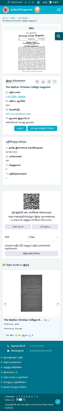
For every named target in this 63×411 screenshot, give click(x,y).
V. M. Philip (11, 96)
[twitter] (24, 399)
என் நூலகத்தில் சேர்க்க (42, 128)
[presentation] (5, 304)
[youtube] (21, 399)
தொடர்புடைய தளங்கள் (16, 377)
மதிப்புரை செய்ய (31, 253)
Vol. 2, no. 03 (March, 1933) (18, 114)
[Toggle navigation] (59, 10)
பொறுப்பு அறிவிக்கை (15, 382)
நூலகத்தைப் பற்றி (13, 357)
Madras (22, 96)
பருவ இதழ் (22, 17)
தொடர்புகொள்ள (12, 362)
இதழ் (13, 17)
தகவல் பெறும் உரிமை (15, 387)
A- (26, 2)
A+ (33, 2)
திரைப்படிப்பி (16, 2)
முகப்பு (5, 17)
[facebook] (17, 399)
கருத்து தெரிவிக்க (13, 367)
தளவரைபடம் (10, 372)
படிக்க (20, 128)
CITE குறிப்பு (45, 226)
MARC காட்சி (18, 226)
